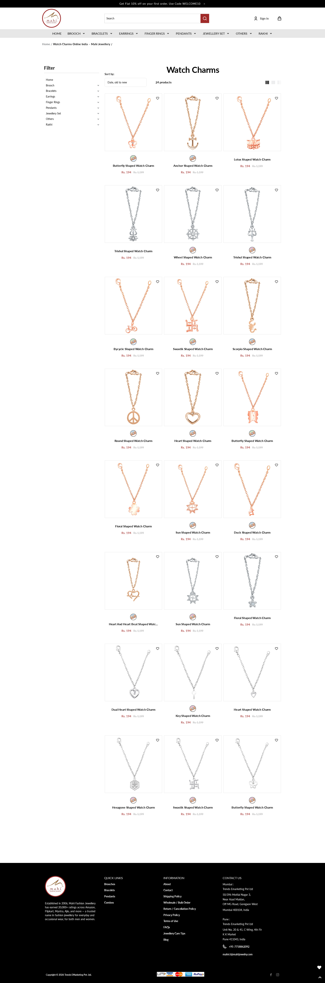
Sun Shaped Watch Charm (193, 532)
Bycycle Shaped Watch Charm (133, 349)
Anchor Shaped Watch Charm (192, 165)
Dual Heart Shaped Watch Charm (133, 709)
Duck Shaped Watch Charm (252, 532)
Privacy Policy (171, 915)
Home (46, 44)
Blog (166, 939)
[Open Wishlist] (319, 967)
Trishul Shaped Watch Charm (133, 251)
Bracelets (100, 33)
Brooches (109, 884)
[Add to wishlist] (157, 98)
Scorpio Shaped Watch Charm (252, 349)
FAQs (166, 927)
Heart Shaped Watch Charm (192, 440)
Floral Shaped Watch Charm (133, 526)
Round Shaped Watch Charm (133, 440)
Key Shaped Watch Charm (193, 715)
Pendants (184, 33)
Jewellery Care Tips (174, 933)
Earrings (126, 33)
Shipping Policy (172, 896)
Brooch (74, 33)
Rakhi (263, 33)
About (167, 884)
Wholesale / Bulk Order (176, 902)
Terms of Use (170, 921)
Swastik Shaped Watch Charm (193, 349)
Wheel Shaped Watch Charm (193, 257)
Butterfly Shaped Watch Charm (133, 165)
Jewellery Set (214, 33)
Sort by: (109, 74)
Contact (168, 890)
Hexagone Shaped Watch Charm (133, 807)
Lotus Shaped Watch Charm (252, 159)
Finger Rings (155, 33)
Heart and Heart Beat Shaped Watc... (133, 624)
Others (241, 33)
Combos (109, 902)
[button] (77, 33)
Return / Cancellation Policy (179, 908)
